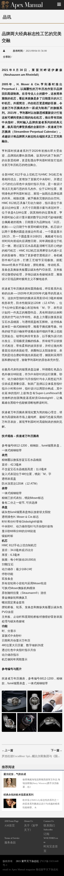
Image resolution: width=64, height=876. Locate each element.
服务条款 (11, 840)
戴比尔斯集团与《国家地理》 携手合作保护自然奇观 (47, 756)
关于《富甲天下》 (31, 825)
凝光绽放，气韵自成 (15, 774)
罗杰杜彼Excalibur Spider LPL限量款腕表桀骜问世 (17, 756)
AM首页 (11, 823)
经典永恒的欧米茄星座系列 (18, 794)
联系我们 (49, 823)
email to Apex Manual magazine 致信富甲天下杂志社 (30, 869)
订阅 (48, 832)
